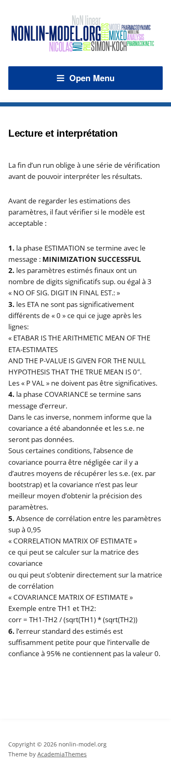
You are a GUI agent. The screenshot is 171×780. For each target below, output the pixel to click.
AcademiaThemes (62, 754)
